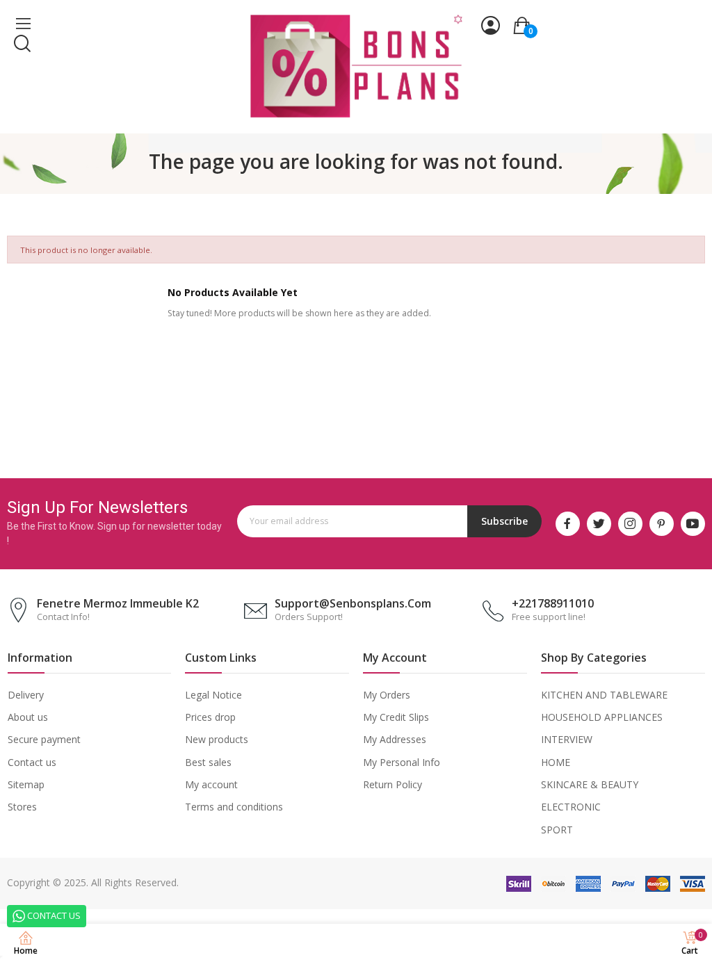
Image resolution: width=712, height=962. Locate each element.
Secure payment (44, 739)
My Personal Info (401, 762)
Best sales (208, 762)
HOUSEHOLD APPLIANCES (602, 717)
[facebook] (568, 524)
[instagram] (630, 524)
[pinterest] (661, 524)
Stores (22, 806)
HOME (555, 762)
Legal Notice (213, 694)
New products (216, 739)
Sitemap (26, 784)
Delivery (26, 694)
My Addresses (394, 739)
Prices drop (210, 717)
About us (28, 717)
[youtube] (693, 524)
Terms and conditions (234, 806)
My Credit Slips (396, 717)
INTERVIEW (566, 739)
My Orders (386, 694)
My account (211, 784)
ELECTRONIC (571, 806)
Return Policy (392, 784)
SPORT (557, 829)
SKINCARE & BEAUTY (589, 784)
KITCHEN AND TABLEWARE (604, 694)
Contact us (32, 762)
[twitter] (599, 524)
